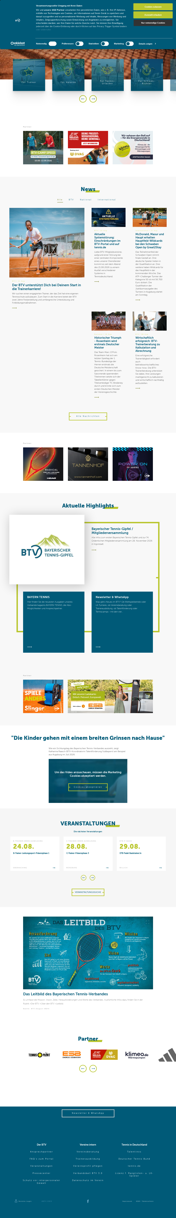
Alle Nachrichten (88, 416)
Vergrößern (147, 922)
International (107, 200)
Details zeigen (145, 44)
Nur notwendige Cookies (153, 23)
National (86, 200)
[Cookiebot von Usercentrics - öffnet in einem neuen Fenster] (18, 44)
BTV (71, 200)
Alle (60, 200)
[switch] (79, 43)
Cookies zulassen (153, 7)
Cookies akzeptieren (88, 787)
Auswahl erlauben (153, 15)
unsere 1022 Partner (54, 10)
